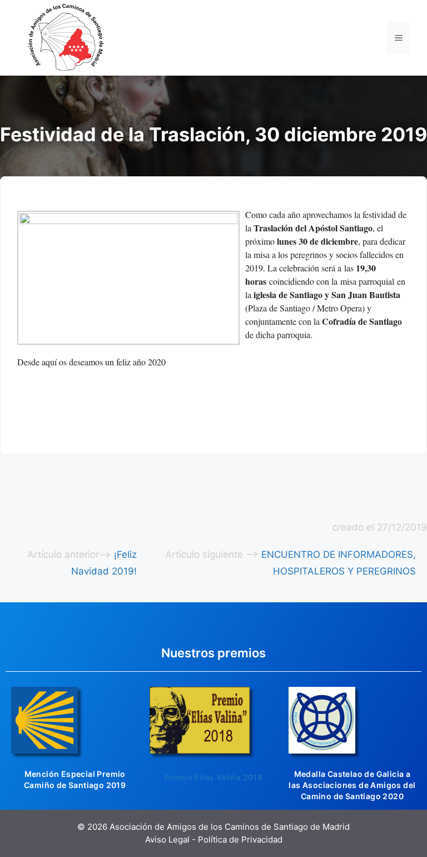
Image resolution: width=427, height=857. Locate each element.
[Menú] (398, 38)
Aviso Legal (167, 839)
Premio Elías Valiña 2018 (214, 777)
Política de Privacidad (240, 839)
